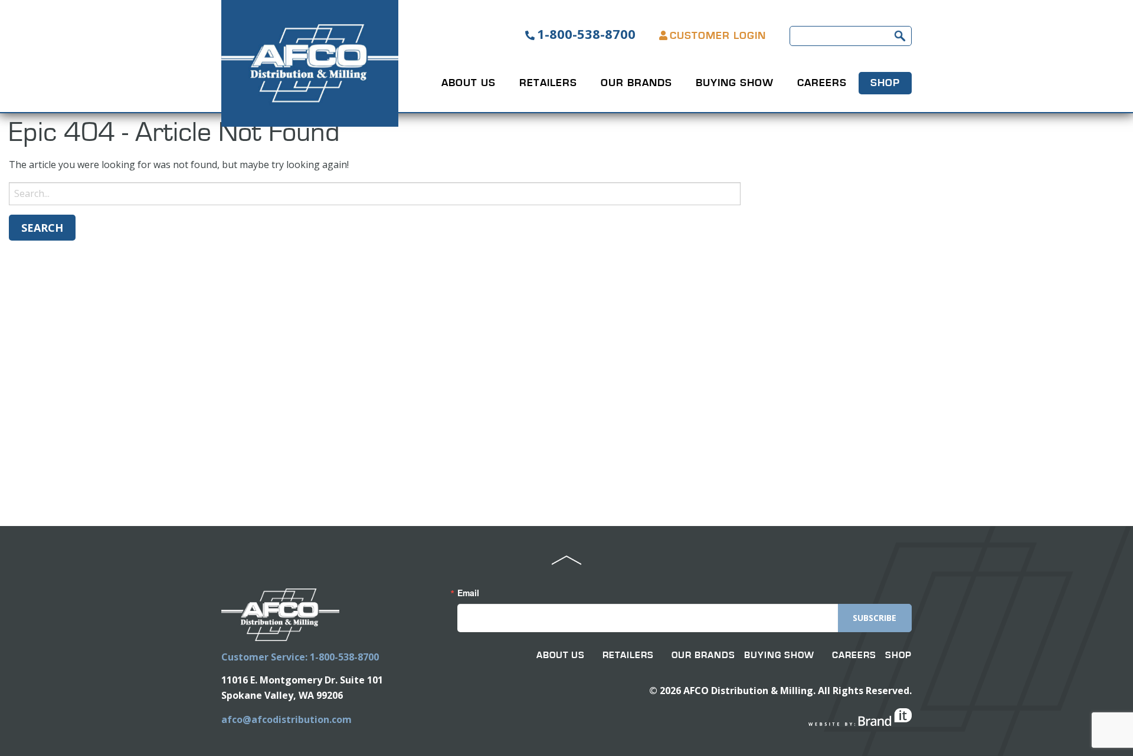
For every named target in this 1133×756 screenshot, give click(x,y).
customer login (718, 36)
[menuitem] (468, 83)
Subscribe (874, 617)
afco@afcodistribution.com (286, 719)
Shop (885, 83)
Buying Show (735, 83)
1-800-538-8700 (586, 33)
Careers (822, 83)
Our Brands (636, 83)
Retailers (548, 83)
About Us (468, 83)
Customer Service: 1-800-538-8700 (300, 656)
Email (468, 593)
